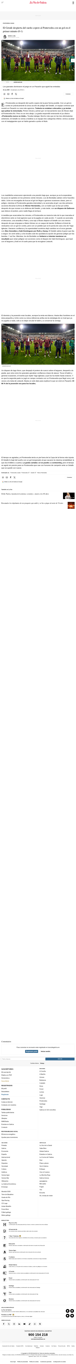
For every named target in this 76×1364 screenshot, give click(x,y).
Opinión (4, 1160)
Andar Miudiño (6, 1206)
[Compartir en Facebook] (12, 94)
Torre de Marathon (7, 1194)
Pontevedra (43, 1101)
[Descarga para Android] (72, 1311)
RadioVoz (36, 1346)
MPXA (68, 1346)
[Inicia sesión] (72, 2)
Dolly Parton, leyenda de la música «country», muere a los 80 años (25, 494)
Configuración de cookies (59, 1361)
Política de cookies (34, 1361)
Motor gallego (5, 1215)
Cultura (3, 1169)
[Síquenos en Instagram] (14, 1324)
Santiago (42, 1104)
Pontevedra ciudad (15, 472)
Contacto (4, 1127)
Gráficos (4, 1172)
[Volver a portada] (38, 2)
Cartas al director (7, 1102)
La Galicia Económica (8, 1184)
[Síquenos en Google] (40, 1324)
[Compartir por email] (8, 94)
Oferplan (4, 1118)
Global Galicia (44, 1151)
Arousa (41, 1077)
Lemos (41, 1092)
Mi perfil (4, 1088)
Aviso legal (13, 1361)
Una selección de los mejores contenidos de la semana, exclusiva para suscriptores (28, 1236)
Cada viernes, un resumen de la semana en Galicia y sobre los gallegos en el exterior (28, 1265)
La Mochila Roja (44, 1175)
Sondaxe (42, 1346)
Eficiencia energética (8, 1134)
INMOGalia (5, 1121)
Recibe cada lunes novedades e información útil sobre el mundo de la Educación (27, 1244)
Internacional (5, 1157)
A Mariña (42, 1074)
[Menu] (2, 2)
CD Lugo (4, 1203)
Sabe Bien (42, 1148)
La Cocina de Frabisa (46, 1157)
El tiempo (4, 1187)
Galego (42, 1063)
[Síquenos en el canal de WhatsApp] (35, 1324)
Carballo (42, 1083)
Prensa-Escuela (61, 1346)
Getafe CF (33, 472)
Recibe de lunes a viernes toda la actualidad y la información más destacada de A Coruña (29, 1272)
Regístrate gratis (31, 1051)
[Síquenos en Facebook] (3, 1324)
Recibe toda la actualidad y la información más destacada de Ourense (24, 1299)
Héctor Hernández (42, 472)
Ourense (42, 1098)
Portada (4, 1145)
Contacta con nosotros (8, 1105)
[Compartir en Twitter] (16, 94)
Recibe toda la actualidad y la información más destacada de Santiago (24, 1286)
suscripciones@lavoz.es (38, 1339)
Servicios (4, 1115)
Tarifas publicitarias (7, 1112)
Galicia (3, 1148)
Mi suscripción (6, 1072)
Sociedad (4, 1166)
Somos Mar (5, 1178)
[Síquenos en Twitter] (9, 1324)
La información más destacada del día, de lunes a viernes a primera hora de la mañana (28, 1223)
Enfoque (42, 1169)
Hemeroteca (5, 1078)
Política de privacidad (22, 1361)
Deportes (4, 1163)
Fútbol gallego (6, 1212)
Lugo (41, 1095)
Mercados (42, 1184)
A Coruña (42, 1071)
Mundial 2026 (5, 1191)
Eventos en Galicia (7, 1124)
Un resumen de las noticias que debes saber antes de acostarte (23, 1230)
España (4, 1154)
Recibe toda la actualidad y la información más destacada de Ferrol (24, 1278)
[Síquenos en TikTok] (29, 1324)
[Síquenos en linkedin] (19, 1324)
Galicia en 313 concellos (47, 1110)
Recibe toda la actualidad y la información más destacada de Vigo (23, 1293)
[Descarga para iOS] (68, 1311)
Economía (4, 1151)
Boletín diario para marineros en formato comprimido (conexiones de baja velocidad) (28, 1257)
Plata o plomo (44, 1163)
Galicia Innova (44, 1178)
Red (40, 1160)
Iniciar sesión (45, 1051)
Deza (41, 1086)
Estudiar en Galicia (45, 1154)
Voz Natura (53, 1346)
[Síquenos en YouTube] (24, 1324)
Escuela (42, 1192)
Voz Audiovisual (28, 1346)
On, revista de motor (46, 1195)
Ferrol (41, 1089)
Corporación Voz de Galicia (8, 1346)
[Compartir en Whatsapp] (4, 94)
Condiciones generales (46, 1361)
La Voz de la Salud (45, 1145)
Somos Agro (5, 1175)
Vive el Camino (44, 1172)
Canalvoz (48, 1346)
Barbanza (42, 1080)
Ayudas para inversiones (9, 1137)
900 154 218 (38, 1335)
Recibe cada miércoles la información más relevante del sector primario (25, 1251)
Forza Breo (5, 1209)
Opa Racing (5, 1200)
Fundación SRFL (20, 1346)
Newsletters (5, 1091)
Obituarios (4, 1181)
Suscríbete (5, 1081)
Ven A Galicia (43, 1166)
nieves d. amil (12, 35)
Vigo (41, 1107)
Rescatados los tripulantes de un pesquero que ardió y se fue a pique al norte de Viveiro (32, 503)
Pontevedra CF (26, 472)
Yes (40, 1190)
